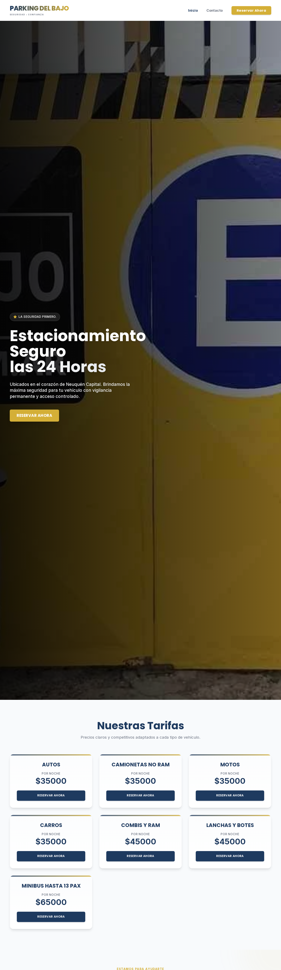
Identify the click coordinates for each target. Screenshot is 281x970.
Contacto (214, 10)
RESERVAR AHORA (34, 415)
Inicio (193, 10)
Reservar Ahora (251, 10)
